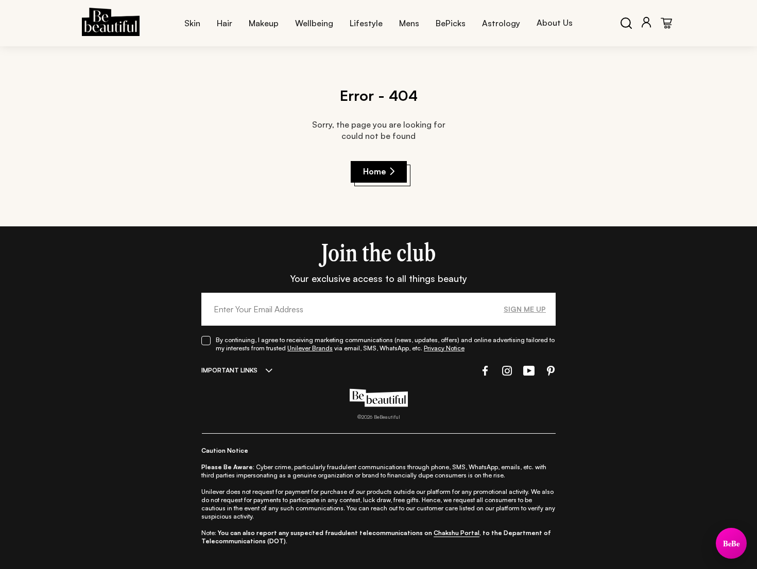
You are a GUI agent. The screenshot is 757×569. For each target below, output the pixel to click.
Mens (409, 23)
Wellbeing (314, 23)
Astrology (501, 23)
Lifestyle (366, 23)
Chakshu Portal (456, 533)
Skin (192, 23)
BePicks (451, 23)
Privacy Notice (444, 348)
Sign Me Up (525, 309)
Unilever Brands (310, 348)
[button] (484, 370)
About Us (555, 22)
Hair (224, 23)
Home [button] (374, 171)
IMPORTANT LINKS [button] (229, 370)
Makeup (264, 23)
